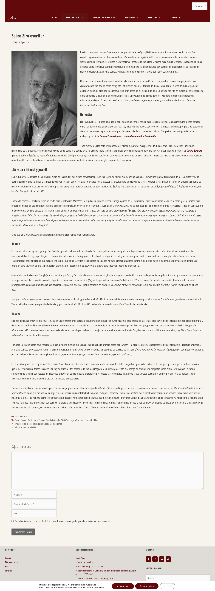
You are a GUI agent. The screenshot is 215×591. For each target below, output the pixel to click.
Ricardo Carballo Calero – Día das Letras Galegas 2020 (94, 578)
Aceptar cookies (123, 586)
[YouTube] (168, 559)
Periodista (130, 17)
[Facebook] (148, 559)
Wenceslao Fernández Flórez (87, 420)
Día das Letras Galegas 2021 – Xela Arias (90, 566)
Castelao (32, 420)
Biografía (8, 558)
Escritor (152, 17)
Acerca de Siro (73, 17)
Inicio (54, 17)
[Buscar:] (178, 578)
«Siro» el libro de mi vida (25, 427)
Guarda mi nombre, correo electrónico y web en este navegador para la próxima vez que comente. (63, 521)
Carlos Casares (21, 420)
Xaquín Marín (80, 558)
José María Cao (43, 420)
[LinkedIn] (161, 559)
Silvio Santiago (67, 420)
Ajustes (167, 586)
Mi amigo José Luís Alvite (84, 562)
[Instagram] (155, 559)
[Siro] (13, 17)
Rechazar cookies (147, 586)
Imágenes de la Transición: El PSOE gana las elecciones (38, 423)
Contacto (175, 17)
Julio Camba (55, 420)
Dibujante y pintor (102, 17)
